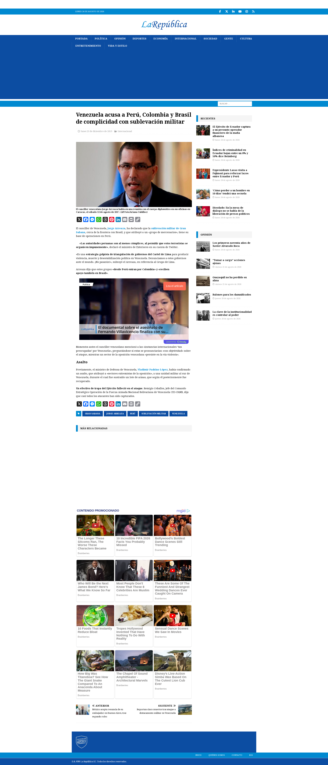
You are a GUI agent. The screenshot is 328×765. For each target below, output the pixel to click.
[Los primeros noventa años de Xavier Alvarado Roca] (203, 246)
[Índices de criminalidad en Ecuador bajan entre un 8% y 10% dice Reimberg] (203, 153)
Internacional (186, 38)
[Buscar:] (235, 103)
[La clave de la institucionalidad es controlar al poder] (203, 315)
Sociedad (210, 38)
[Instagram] (247, 12)
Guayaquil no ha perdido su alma (230, 279)
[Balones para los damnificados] (203, 298)
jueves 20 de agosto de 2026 (227, 298)
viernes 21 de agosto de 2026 (228, 267)
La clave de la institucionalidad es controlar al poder (232, 313)
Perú (132, 413)
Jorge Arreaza (116, 228)
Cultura (246, 38)
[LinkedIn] (233, 12)
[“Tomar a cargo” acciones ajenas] (203, 264)
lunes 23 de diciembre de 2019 (96, 131)
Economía (160, 38)
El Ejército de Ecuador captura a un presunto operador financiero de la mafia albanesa (232, 131)
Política (101, 38)
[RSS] (253, 12)
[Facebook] (220, 12)
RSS (251, 755)
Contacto (237, 755)
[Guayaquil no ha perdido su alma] (203, 281)
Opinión (120, 38)
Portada (81, 38)
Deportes (139, 38)
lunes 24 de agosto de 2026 (227, 140)
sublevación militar (153, 413)
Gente (228, 38)
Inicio (198, 755)
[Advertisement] (164, 75)
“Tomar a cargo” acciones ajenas (229, 261)
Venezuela (178, 413)
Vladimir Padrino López (153, 369)
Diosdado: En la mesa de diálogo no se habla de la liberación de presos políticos (231, 210)
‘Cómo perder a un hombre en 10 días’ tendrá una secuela (231, 192)
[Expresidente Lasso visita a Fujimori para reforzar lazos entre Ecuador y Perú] (203, 174)
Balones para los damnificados (232, 294)
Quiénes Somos (216, 755)
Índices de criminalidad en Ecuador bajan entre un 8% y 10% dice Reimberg (230, 153)
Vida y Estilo (117, 45)
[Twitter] (227, 12)
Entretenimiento (88, 45)
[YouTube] (240, 12)
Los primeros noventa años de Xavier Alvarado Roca (231, 244)
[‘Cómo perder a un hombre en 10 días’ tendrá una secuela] (203, 194)
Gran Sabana (92, 413)
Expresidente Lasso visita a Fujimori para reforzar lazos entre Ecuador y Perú (231, 173)
